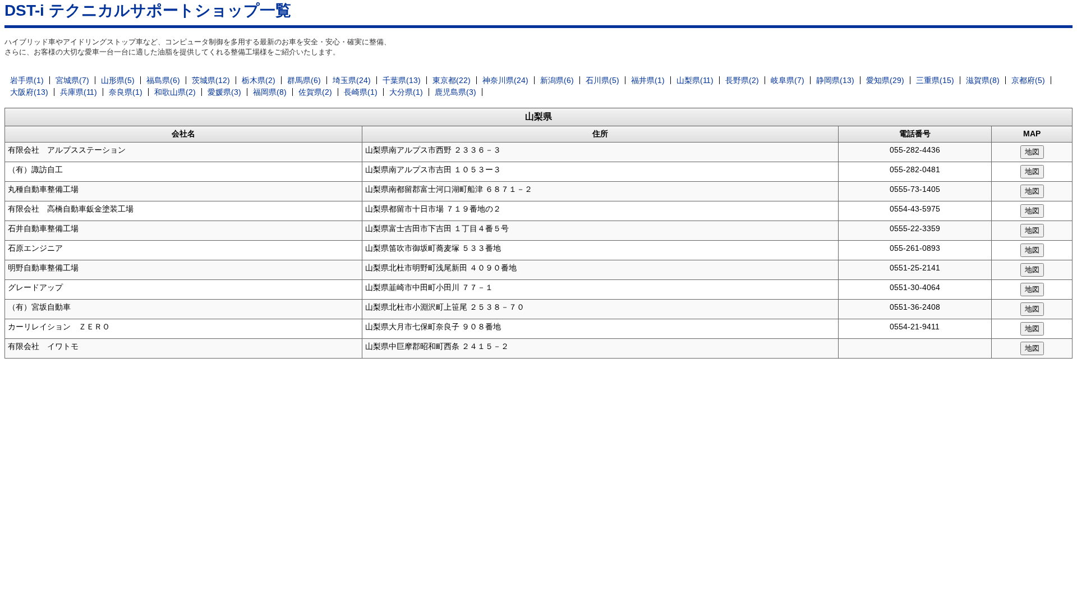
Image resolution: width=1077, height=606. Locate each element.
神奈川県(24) (505, 80)
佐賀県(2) (315, 92)
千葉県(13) (402, 80)
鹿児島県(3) (455, 92)
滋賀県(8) (983, 80)
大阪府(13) (29, 92)
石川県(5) (602, 80)
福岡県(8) (270, 92)
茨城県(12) (211, 80)
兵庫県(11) (78, 92)
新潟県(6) (557, 80)
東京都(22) (451, 80)
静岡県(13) (835, 80)
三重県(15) (935, 80)
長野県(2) (742, 80)
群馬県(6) (304, 80)
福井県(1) (648, 80)
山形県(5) (118, 80)
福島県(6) (163, 80)
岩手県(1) (27, 80)
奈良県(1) (125, 92)
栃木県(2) (258, 80)
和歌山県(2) (175, 92)
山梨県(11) (695, 80)
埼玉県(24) (352, 80)
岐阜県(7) (787, 80)
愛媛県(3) (224, 92)
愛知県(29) (885, 80)
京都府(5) (1028, 80)
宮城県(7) (72, 80)
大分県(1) (406, 92)
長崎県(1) (361, 92)
